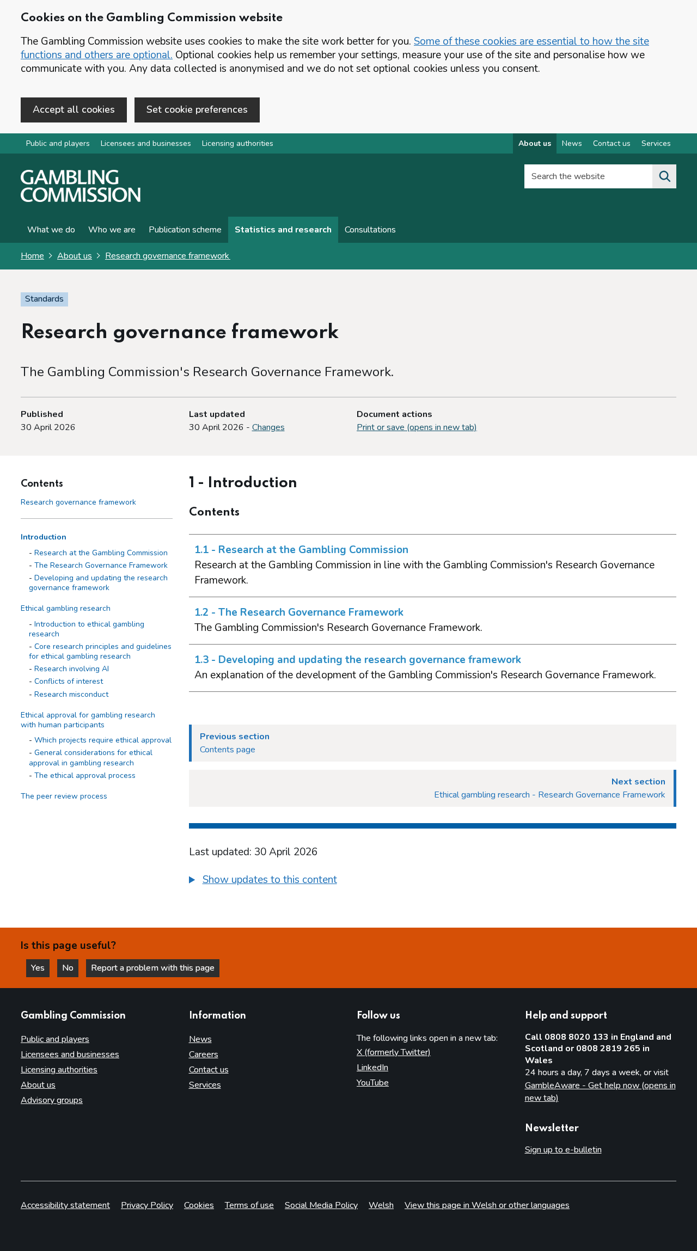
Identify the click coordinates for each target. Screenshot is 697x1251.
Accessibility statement (65, 1205)
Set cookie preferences (197, 109)
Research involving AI (71, 669)
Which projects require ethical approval (103, 740)
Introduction (43, 537)
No (70, 968)
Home (32, 256)
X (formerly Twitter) (394, 1052)
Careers (203, 1054)
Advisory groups (52, 1100)
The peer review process (64, 796)
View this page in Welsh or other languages (487, 1205)
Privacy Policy (147, 1205)
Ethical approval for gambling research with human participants (88, 720)
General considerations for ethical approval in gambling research (90, 758)
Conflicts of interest (68, 682)
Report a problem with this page (153, 968)
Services (656, 143)
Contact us (612, 143)
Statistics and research (283, 230)
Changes (268, 427)
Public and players (58, 143)
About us (534, 143)
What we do (51, 230)
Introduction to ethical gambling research (86, 629)
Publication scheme (185, 230)
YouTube (373, 1083)
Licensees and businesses (146, 143)
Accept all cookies (74, 109)
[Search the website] (664, 176)
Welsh (381, 1205)
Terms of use (249, 1205)
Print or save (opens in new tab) (417, 427)
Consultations (370, 230)
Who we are (112, 230)
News (572, 143)
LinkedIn (372, 1068)
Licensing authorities (237, 143)
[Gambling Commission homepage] (80, 199)
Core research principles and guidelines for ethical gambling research (100, 651)
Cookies (199, 1205)
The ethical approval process (85, 775)
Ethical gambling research (66, 609)
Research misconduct (71, 694)
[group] (433, 881)
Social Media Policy (321, 1205)
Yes (40, 968)
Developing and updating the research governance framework (98, 583)
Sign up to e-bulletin (563, 1150)
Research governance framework (167, 256)
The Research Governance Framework (101, 565)
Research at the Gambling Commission (101, 553)
